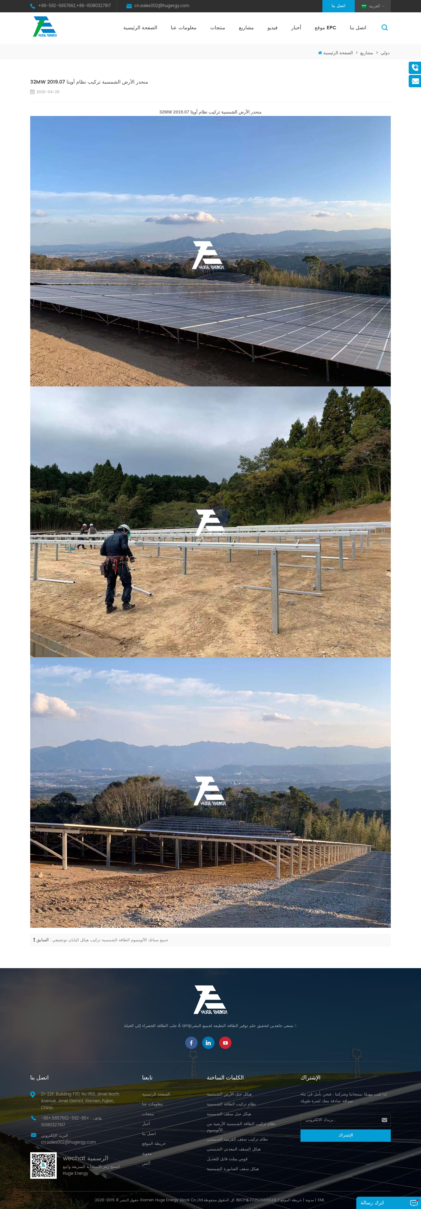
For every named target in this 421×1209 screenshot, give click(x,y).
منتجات (217, 28)
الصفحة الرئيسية (140, 28)
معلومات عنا (184, 28)
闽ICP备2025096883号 (256, 1200)
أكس (146, 1163)
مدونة (147, 1153)
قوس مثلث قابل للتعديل (227, 1159)
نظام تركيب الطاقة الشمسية (231, 1104)
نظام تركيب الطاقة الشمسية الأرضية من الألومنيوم (241, 1127)
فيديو (273, 28)
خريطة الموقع (154, 1144)
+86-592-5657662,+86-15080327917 (74, 6)
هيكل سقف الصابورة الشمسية (233, 1169)
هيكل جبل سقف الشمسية (229, 1114)
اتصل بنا (338, 6)
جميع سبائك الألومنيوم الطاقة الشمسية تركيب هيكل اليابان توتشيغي (110, 940)
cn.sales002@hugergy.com (161, 6)
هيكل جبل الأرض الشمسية (229, 1094)
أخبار (296, 28)
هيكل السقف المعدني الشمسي (234, 1149)
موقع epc (325, 28)
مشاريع (246, 28)
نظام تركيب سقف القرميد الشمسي (237, 1139)
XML (321, 1200)
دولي (385, 52)
